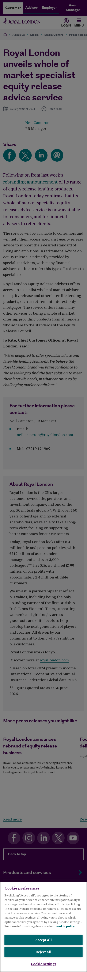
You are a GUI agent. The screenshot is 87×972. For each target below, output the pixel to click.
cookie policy (65, 926)
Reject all (43, 951)
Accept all (43, 939)
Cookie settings (43, 963)
